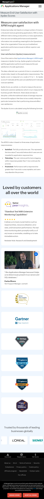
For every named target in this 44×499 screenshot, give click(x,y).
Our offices (22, 475)
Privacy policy (21, 467)
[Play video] (36, 254)
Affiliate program (10, 471)
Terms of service (25, 463)
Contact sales (34, 471)
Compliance (9, 467)
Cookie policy (34, 467)
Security (37, 463)
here (34, 488)
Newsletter (23, 471)
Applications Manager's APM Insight (30, 58)
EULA (15, 463)
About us (7, 463)
